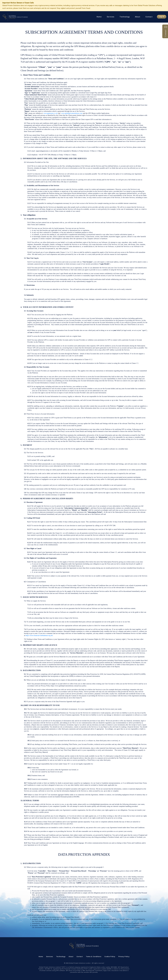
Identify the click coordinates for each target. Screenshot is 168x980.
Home (99, 17)
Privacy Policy (123, 956)
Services (110, 17)
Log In (161, 17)
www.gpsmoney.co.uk (50, 113)
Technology (125, 17)
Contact (149, 17)
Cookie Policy (109, 956)
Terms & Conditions (93, 956)
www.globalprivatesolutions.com (71, 113)
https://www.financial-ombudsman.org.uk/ (39, 635)
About (137, 17)
